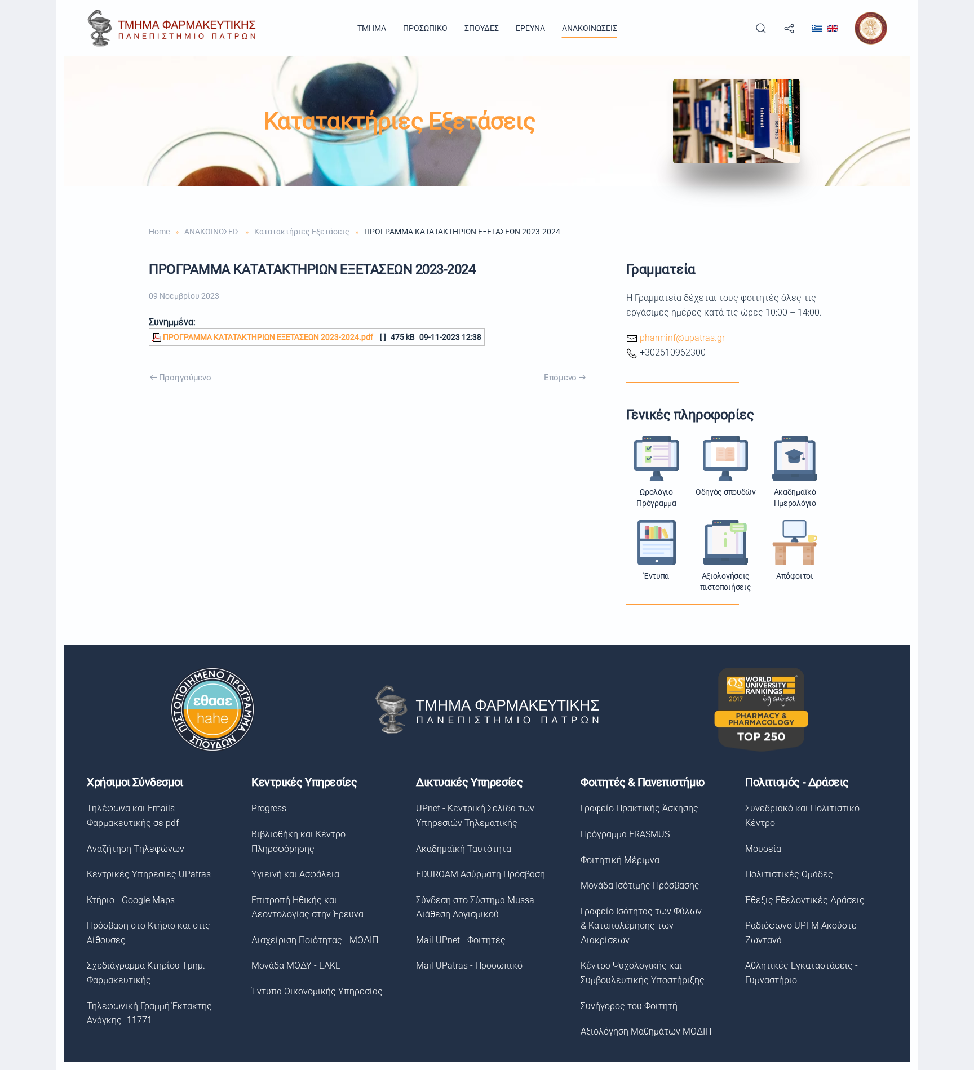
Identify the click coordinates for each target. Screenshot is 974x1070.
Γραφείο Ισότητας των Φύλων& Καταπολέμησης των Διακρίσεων (641, 925)
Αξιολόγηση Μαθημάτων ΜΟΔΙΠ (646, 1031)
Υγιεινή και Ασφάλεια (295, 874)
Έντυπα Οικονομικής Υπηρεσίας (317, 991)
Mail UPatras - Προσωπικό (469, 965)
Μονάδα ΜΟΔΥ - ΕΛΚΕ (295, 965)
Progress (268, 808)
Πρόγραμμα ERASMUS (625, 834)
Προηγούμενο (185, 377)
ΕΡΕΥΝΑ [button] (530, 28)
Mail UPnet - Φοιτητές (461, 940)
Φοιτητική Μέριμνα (620, 860)
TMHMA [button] (371, 28)
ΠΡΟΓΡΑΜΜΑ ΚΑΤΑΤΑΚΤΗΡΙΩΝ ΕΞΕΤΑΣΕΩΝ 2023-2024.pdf (267, 337)
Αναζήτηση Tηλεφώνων (135, 848)
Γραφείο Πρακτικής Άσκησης (639, 808)
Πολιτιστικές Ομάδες (789, 874)
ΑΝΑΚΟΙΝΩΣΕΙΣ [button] (589, 28)
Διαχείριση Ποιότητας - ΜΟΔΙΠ (314, 940)
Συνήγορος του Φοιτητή (629, 1006)
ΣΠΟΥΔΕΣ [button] (481, 28)
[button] (761, 28)
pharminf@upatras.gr (682, 337)
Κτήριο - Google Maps (131, 900)
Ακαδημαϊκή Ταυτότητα (463, 848)
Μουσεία (763, 848)
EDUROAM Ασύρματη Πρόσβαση (480, 874)
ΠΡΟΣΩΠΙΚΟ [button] (425, 28)
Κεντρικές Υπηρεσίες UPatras (149, 874)
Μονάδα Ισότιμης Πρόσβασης (640, 885)
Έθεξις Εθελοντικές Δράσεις (805, 900)
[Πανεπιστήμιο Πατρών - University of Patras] (871, 27)
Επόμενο (560, 377)
